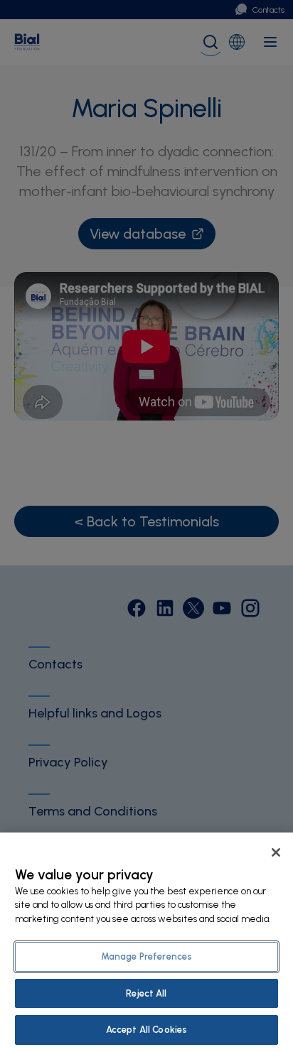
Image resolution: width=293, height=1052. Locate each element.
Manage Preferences (146, 956)
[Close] (276, 852)
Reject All (146, 993)
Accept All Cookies (146, 1029)
